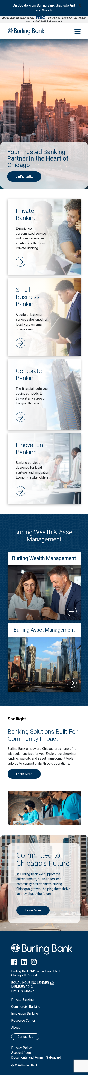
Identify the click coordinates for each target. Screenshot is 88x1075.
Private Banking (22, 1000)
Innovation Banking (24, 1013)
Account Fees (21, 1053)
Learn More (24, 774)
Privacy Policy (21, 1048)
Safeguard (53, 1057)
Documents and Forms (27, 1057)
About (15, 1027)
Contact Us (25, 1037)
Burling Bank (26, 31)
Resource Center (23, 1020)
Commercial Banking (25, 1007)
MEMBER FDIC (22, 987)
